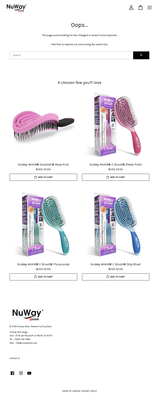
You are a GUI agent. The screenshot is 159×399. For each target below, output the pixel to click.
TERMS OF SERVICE (71, 391)
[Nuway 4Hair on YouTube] (29, 375)
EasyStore (47, 326)
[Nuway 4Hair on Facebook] (12, 375)
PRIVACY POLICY (89, 391)
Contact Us (15, 358)
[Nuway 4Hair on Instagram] (21, 375)
